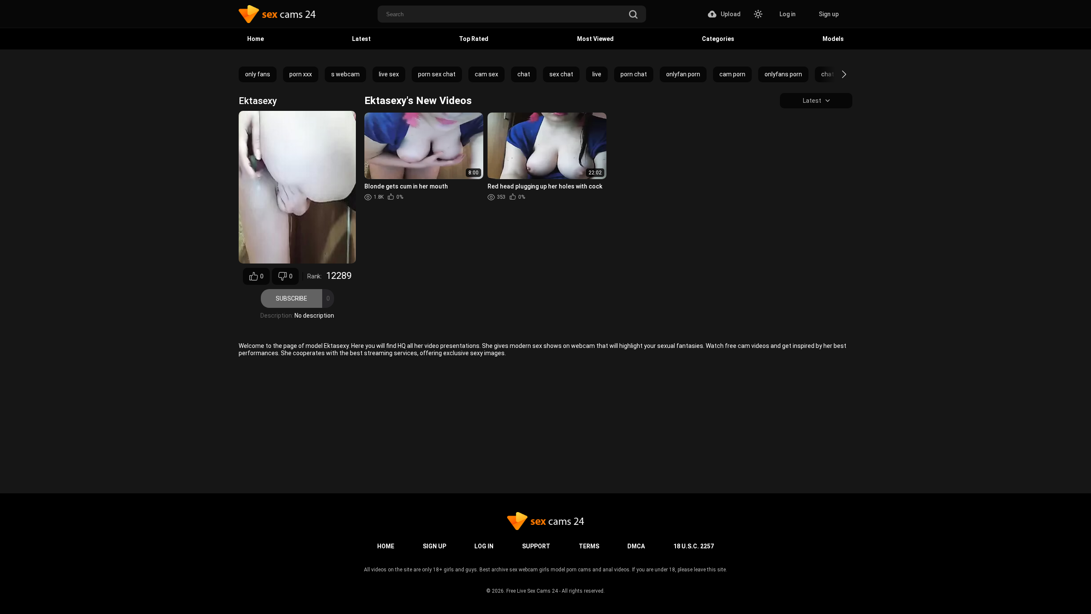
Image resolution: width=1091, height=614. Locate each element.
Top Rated (473, 38)
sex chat (561, 74)
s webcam (345, 74)
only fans (257, 74)
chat (523, 74)
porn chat (634, 74)
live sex (389, 74)
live (596, 74)
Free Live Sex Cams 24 (532, 591)
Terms (589, 546)
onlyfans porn (783, 74)
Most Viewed (595, 38)
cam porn (732, 74)
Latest (361, 38)
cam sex (486, 74)
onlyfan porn (683, 74)
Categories (718, 38)
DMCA (636, 546)
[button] (836, 74)
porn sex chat (437, 74)
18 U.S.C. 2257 (693, 546)
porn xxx (300, 74)
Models (833, 38)
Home (255, 38)
